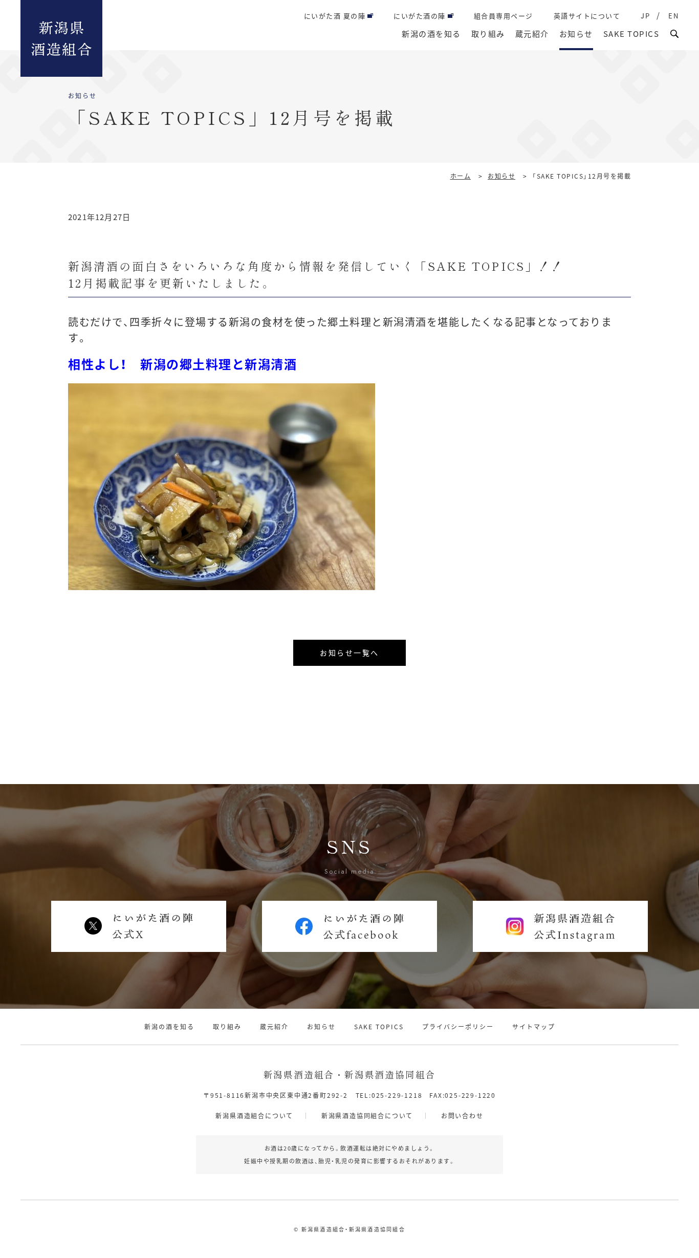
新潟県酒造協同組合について (367, 1115)
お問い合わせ (462, 1115)
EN (673, 15)
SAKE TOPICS (631, 33)
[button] (674, 34)
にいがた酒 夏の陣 (335, 15)
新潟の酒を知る (431, 33)
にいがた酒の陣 (420, 15)
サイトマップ (533, 1026)
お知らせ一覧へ (349, 652)
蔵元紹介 (532, 33)
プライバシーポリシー (458, 1026)
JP (645, 15)
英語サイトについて (587, 15)
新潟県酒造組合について (254, 1115)
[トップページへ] (61, 38)
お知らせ (576, 33)
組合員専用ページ (503, 15)
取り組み (488, 33)
